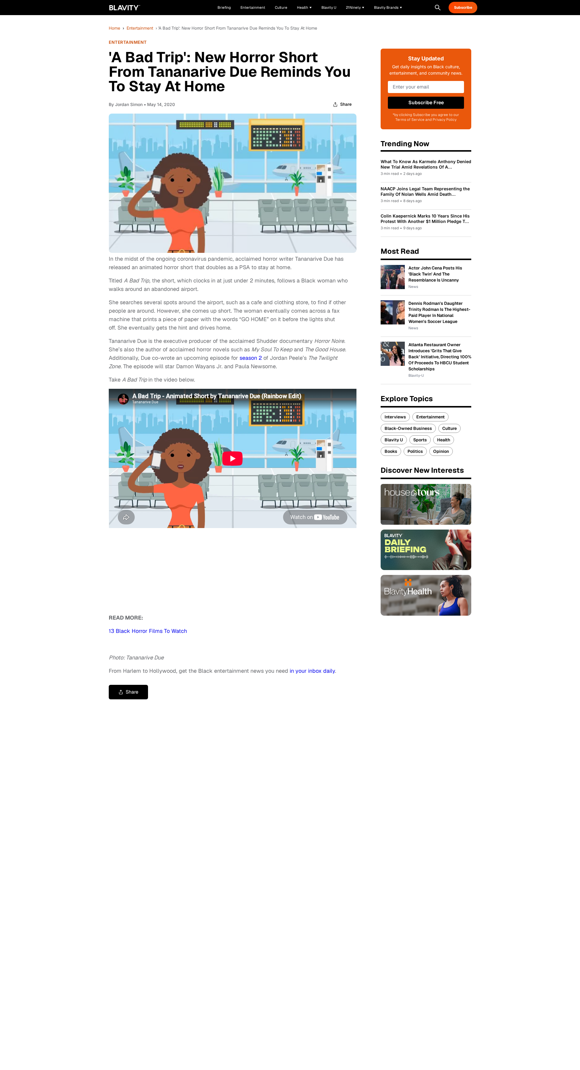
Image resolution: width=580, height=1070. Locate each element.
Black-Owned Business (408, 428)
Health (443, 440)
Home (114, 28)
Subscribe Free (426, 102)
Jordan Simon (129, 104)
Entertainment (140, 28)
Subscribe (463, 7)
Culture (449, 428)
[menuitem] (304, 7)
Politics (415, 451)
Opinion (441, 451)
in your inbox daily (312, 670)
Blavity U (394, 440)
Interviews (395, 417)
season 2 (251, 357)
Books (391, 451)
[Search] (438, 8)
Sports (420, 440)
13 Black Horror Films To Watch (148, 630)
